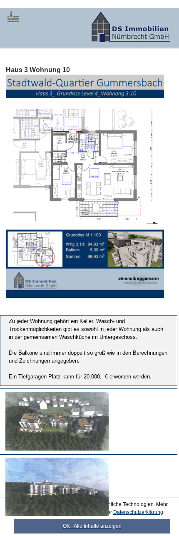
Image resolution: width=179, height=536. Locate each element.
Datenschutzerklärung (138, 512)
